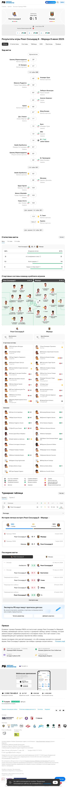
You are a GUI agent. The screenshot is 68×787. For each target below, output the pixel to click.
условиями (47, 783)
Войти (62, 2)
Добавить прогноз (48, 616)
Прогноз (61, 779)
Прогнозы (49, 44)
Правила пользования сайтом (9, 709)
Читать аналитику (18, 616)
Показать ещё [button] (60, 641)
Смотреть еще (33, 600)
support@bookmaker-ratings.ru (13, 752)
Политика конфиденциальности (27, 709)
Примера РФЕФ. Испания (14, 650)
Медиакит (47, 709)
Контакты (40, 709)
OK (55, 782)
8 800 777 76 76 (37, 750)
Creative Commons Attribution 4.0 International (37, 761)
